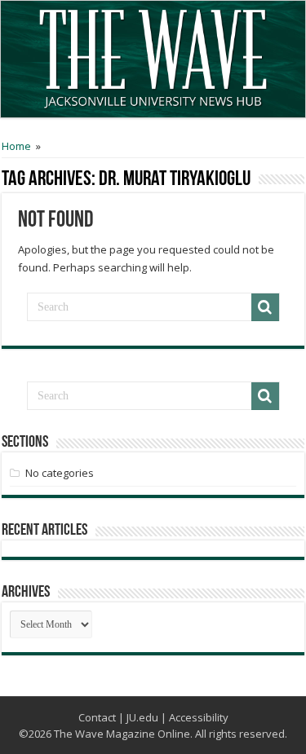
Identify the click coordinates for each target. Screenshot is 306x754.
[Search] (265, 307)
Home (16, 146)
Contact (97, 717)
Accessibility (198, 717)
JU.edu (142, 717)
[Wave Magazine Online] (153, 54)
